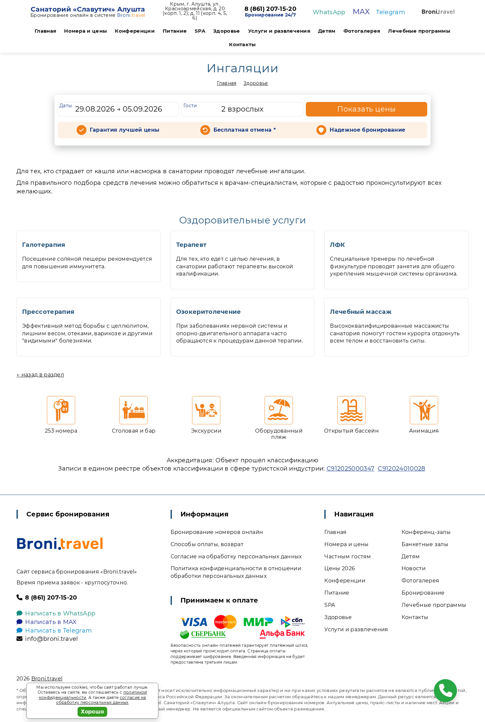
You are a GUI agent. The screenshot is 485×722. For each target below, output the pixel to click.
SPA (200, 31)
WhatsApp (329, 12)
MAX (361, 11)
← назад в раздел (40, 375)
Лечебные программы (419, 31)
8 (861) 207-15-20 (270, 9)
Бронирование (423, 593)
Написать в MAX (51, 622)
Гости (190, 106)
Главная (45, 31)
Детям (327, 31)
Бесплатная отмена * (244, 130)
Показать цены (366, 109)
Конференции (135, 31)
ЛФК (337, 244)
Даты (65, 106)
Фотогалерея (361, 31)
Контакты (242, 44)
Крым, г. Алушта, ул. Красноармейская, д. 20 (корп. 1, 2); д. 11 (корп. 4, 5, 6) (195, 11)
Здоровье (226, 31)
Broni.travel (47, 678)
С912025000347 (350, 468)
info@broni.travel (51, 638)
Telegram (390, 12)
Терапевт (191, 244)
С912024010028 (401, 468)
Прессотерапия (48, 311)
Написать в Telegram (58, 630)
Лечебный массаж (360, 311)
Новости (414, 568)
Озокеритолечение (208, 311)
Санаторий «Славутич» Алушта (88, 9)
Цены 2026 (339, 568)
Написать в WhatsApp (60, 613)
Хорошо (92, 711)
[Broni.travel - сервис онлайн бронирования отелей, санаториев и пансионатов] (59, 544)
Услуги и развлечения (279, 31)
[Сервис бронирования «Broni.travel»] (438, 12)
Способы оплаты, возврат (207, 544)
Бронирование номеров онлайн (217, 532)
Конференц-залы (426, 532)
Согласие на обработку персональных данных (236, 556)
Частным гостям (347, 556)
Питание (175, 31)
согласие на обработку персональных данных (101, 700)
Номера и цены (85, 31)
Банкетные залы (425, 544)
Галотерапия (43, 244)
